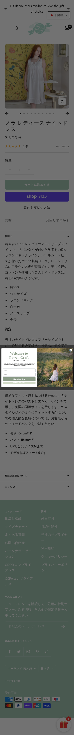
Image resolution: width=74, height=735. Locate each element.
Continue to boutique (19, 382)
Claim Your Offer (19, 379)
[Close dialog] (70, 350)
